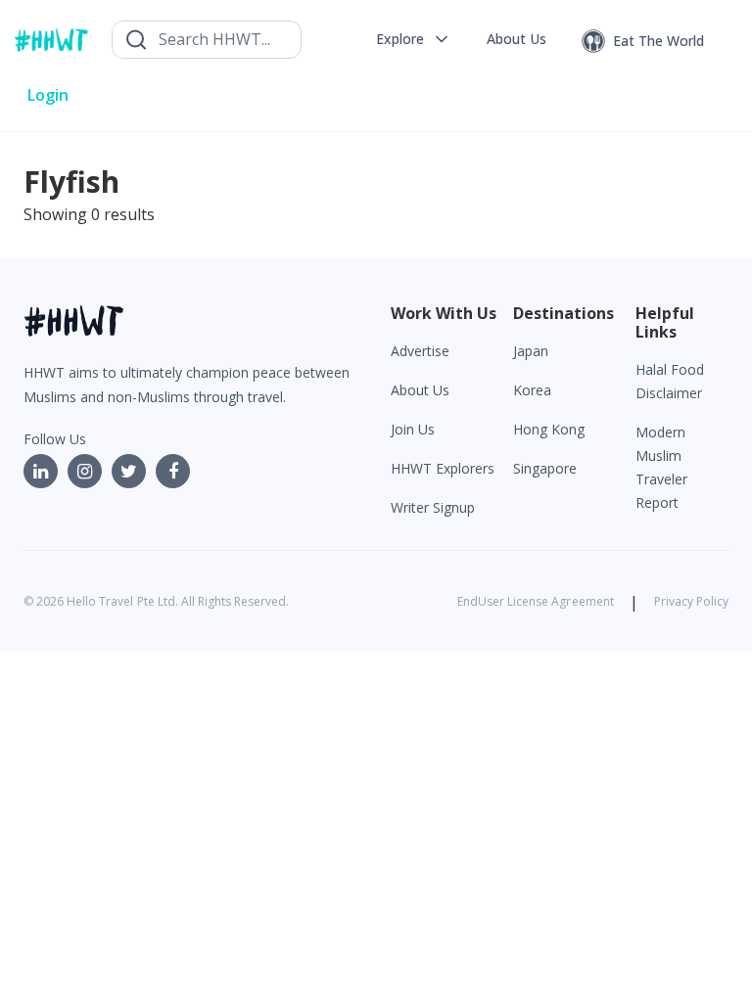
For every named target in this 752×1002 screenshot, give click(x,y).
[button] (413, 39)
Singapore (545, 468)
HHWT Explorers (442, 468)
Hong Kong (549, 429)
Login (48, 95)
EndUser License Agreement (535, 601)
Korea (532, 390)
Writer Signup (433, 507)
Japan (530, 351)
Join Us (413, 429)
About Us (420, 390)
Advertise (420, 351)
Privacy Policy (691, 601)
